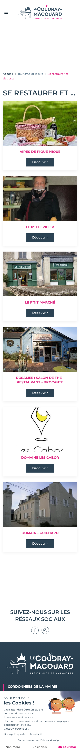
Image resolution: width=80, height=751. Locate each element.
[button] (6, 12)
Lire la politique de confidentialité (23, 734)
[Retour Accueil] (40, 12)
